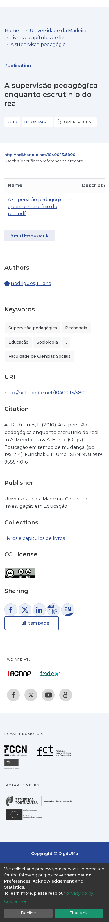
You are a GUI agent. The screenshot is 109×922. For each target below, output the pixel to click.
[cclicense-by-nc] (19, 570)
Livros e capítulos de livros (39, 37)
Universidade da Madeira (58, 30)
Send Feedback (29, 235)
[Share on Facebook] (10, 609)
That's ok (79, 913)
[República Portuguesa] (42, 805)
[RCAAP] (65, 695)
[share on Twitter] (25, 609)
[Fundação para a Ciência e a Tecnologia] (38, 755)
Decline (28, 913)
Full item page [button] (33, 623)
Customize (15, 901)
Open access (79, 122)
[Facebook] (13, 695)
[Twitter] (30, 695)
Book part (37, 122)
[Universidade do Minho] (12, 769)
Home (12, 30)
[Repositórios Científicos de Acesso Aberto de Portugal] (19, 673)
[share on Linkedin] (39, 609)
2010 (12, 122)
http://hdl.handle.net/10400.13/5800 (39, 154)
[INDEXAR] (50, 673)
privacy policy (79, 893)
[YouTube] (48, 695)
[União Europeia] (27, 820)
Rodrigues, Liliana (31, 283)
